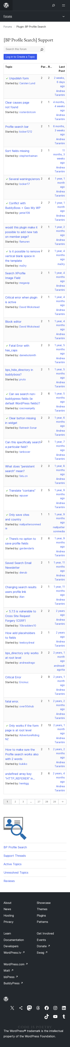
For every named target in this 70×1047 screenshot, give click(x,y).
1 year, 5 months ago (60, 349)
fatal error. (12, 701)
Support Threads (15, 855)
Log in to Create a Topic (20, 56)
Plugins (41, 915)
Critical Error (13, 677)
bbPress (11, 977)
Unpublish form (19, 78)
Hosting (9, 915)
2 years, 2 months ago (59, 705)
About (7, 903)
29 (54, 801)
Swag (42, 952)
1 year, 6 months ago (60, 421)
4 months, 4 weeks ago (59, 106)
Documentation (14, 940)
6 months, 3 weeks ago (59, 130)
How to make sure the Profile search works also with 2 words (22, 754)
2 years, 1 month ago (59, 656)
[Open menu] (64, 5)
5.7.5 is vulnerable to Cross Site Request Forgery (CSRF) (20, 615)
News (7, 909)
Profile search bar (17, 126)
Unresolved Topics (16, 872)
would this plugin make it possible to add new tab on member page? (21, 232)
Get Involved (45, 933)
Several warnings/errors (24, 179)
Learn (7, 933)
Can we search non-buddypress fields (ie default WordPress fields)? (22, 398)
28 (46, 801)
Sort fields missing (17, 151)
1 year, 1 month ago (60, 182)
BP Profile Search (15, 847)
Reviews (9, 881)
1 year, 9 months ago (60, 494)
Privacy (8, 922)
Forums (8, 16)
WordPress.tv (14, 952)
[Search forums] (41, 49)
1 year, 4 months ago (60, 255)
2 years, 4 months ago (59, 777)
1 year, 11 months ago (59, 566)
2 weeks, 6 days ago (59, 82)
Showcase (44, 903)
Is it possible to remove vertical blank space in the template (22, 256)
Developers (11, 946)
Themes (42, 909)
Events (41, 940)
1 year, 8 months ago (60, 470)
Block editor (13, 321)
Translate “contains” (22, 490)
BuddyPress (13, 983)
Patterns (42, 922)
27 (39, 801)
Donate (43, 946)
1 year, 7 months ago (60, 445)
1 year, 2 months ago (60, 231)
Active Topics (13, 864)
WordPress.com (16, 964)
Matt (9, 970)
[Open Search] (53, 5)
